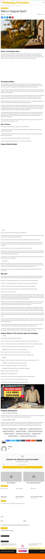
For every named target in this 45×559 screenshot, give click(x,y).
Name (2, 516)
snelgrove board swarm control (23, 433)
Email (2, 520)
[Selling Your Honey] (7, 492)
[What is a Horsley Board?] (22, 492)
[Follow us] (22, 546)
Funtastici (3, 14)
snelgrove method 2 (13, 436)
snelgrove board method (8, 431)
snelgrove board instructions (35, 428)
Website (24, 520)
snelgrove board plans (21, 431)
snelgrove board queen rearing (35, 431)
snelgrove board (22, 428)
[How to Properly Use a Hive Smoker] (37, 492)
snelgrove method (37, 433)
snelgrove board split (9, 433)
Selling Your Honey (4, 496)
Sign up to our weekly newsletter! (8, 530)
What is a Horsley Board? (20, 496)
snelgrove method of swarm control (28, 436)
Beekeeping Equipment (8, 5)
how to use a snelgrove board (10, 428)
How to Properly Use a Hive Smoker (36, 496)
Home (2, 5)
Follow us (22, 551)
